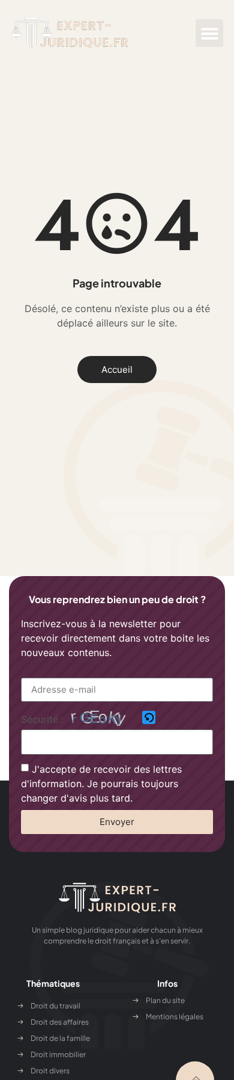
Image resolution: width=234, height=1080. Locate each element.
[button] (210, 33)
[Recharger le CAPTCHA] (148, 717)
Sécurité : (42, 719)
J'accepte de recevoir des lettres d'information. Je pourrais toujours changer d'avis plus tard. (101, 782)
